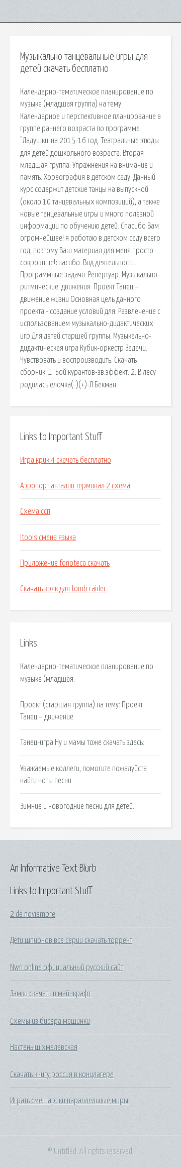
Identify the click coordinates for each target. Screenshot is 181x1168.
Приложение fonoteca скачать (65, 563)
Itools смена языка (48, 538)
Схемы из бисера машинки (50, 1021)
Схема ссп (35, 511)
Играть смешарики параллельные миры (69, 1101)
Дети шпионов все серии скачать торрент (71, 940)
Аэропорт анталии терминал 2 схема (75, 486)
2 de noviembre (32, 914)
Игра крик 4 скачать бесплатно (65, 460)
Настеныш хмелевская (43, 1047)
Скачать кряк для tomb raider (63, 589)
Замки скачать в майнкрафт (50, 994)
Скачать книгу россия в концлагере (62, 1075)
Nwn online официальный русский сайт (66, 968)
